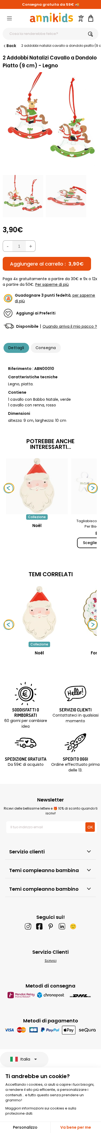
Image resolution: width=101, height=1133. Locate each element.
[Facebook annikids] (39, 926)
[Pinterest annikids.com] (50, 926)
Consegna (46, 347)
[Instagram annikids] (28, 926)
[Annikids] (51, 17)
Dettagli (16, 347)
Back (11, 45)
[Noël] (37, 511)
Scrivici (51, 960)
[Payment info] (50, 1029)
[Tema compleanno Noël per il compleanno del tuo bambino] (39, 613)
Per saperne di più (52, 284)
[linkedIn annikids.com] (62, 926)
